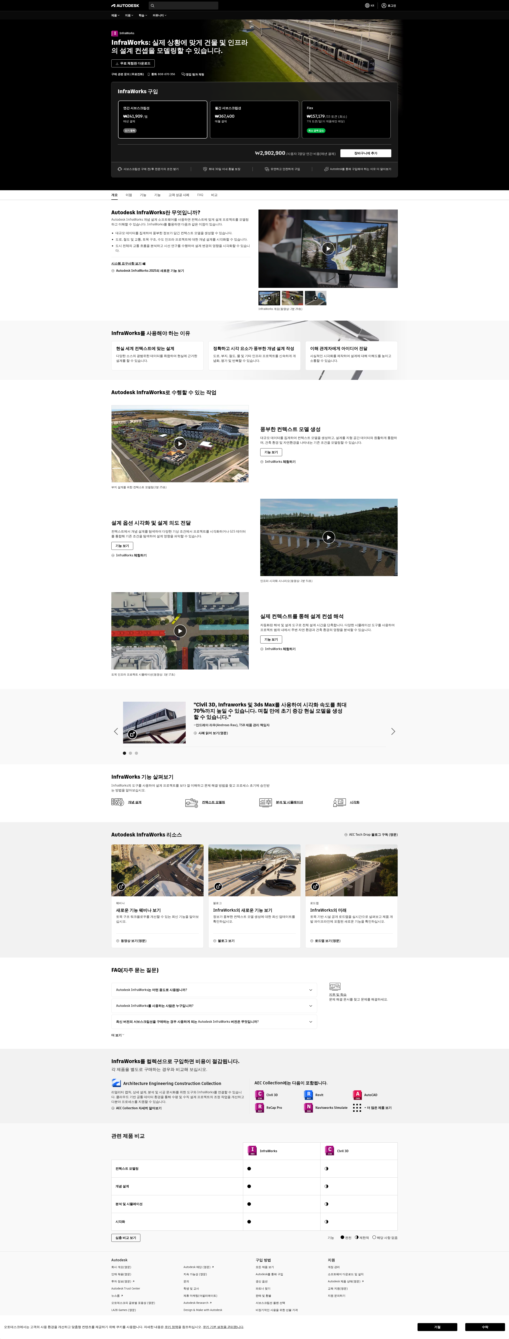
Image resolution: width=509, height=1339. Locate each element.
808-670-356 (166, 74)
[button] (214, 990)
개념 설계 (135, 802)
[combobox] (183, 6)
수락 (485, 1327)
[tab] (269, 298)
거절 (437, 1327)
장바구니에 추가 (365, 153)
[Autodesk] (125, 5)
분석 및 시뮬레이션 (289, 802)
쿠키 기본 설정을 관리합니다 (223, 1327)
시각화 (354, 802)
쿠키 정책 (171, 1327)
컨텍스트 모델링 (213, 802)
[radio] (163, 119)
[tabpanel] (328, 249)
